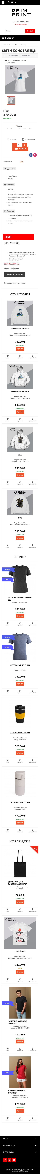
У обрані (13, 139)
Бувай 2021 (20, 951)
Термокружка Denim (20, 733)
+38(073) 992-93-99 (20, 22)
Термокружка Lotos (20, 802)
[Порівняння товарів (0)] (9, 2)
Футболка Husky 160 (20, 665)
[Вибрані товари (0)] (12, 2)
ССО (20, 455)
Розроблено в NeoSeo (20, 1171)
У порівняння (30, 139)
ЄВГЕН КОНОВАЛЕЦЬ (20, 328)
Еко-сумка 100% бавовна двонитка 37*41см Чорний (17, 884)
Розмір (19, 126)
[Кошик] (15, 2)
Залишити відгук (15, 274)
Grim (21, 162)
